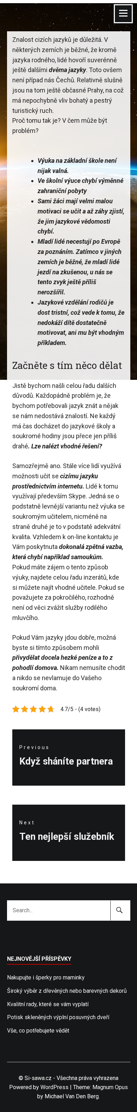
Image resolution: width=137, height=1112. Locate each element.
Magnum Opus (110, 1087)
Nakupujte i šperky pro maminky (46, 977)
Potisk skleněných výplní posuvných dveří (58, 1017)
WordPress (54, 1087)
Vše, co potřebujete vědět (38, 1030)
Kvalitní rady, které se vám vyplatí (48, 1004)
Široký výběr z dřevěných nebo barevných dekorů (67, 991)
